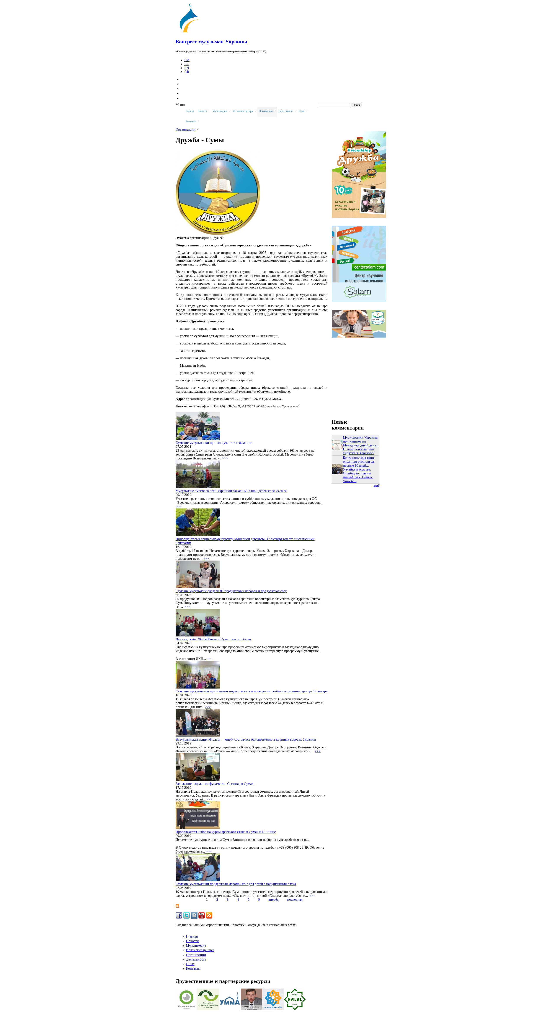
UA (186, 60)
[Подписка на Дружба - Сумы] (177, 906)
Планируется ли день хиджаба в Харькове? (358, 451)
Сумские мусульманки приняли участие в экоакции (214, 442)
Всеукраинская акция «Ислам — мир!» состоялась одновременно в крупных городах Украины (246, 739)
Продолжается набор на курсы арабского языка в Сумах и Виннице (226, 832)
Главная (190, 111)
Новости (192, 941)
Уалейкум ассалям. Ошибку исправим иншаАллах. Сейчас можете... (358, 475)
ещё (376, 485)
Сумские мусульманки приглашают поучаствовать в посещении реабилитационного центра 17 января (251, 691)
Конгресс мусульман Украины (211, 41)
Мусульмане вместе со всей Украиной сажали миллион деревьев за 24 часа (231, 491)
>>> (225, 458)
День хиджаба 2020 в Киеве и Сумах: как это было (213, 639)
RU (186, 64)
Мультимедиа (196, 945)
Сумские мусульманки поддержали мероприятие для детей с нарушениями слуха (236, 884)
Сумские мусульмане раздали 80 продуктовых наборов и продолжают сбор (231, 591)
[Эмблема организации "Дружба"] (218, 234)
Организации (196, 955)
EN (186, 68)
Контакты (193, 968)
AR (186, 72)
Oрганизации (186, 129)
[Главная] (191, 32)
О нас (190, 964)
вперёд (273, 899)
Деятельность (196, 959)
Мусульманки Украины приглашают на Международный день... (361, 441)
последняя (294, 899)
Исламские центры (200, 950)
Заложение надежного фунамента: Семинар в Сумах (214, 783)
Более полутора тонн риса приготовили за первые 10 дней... (358, 461)
